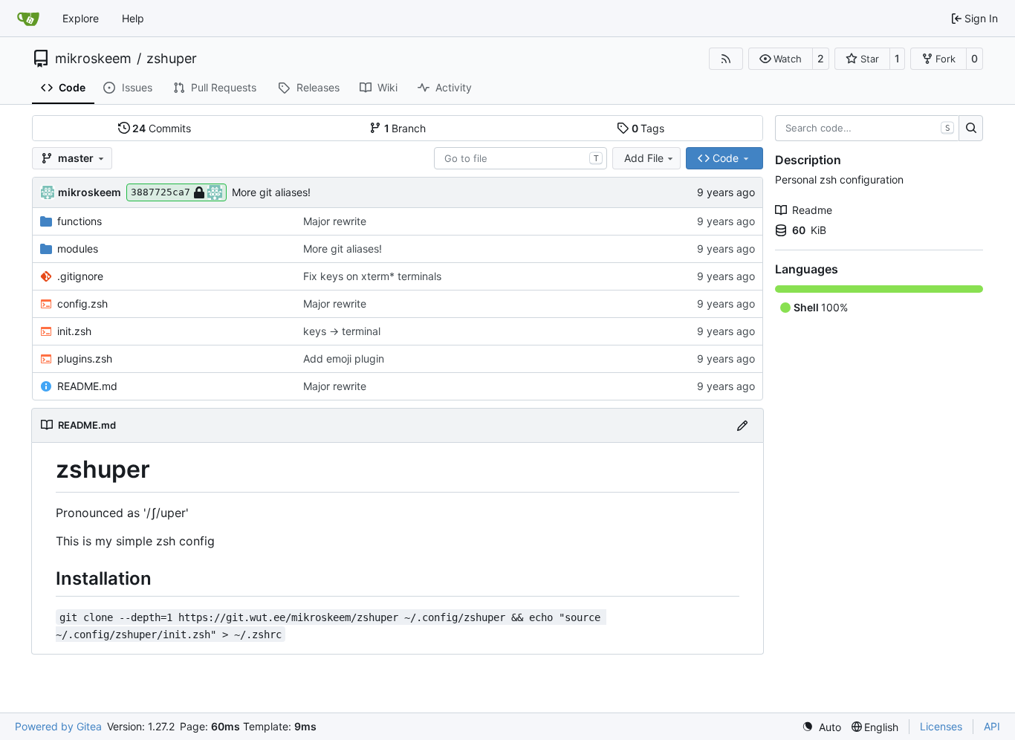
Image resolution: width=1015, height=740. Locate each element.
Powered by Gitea (58, 726)
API (992, 726)
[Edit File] (742, 425)
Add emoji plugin (343, 358)
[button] (780, 59)
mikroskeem (93, 58)
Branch (405, 128)
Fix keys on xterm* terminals (372, 276)
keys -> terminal (341, 331)
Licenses (941, 726)
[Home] (28, 18)
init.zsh (74, 331)
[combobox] (520, 158)
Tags (648, 128)
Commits (161, 128)
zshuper (171, 58)
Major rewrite (334, 221)
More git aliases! (271, 192)
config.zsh (82, 303)
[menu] (821, 727)
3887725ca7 (160, 192)
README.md (87, 386)
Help (133, 18)
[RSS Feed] (726, 59)
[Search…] (971, 128)
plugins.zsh (84, 358)
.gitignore (80, 276)
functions (79, 221)
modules (77, 248)
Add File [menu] (644, 158)
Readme (812, 210)
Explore (80, 18)
